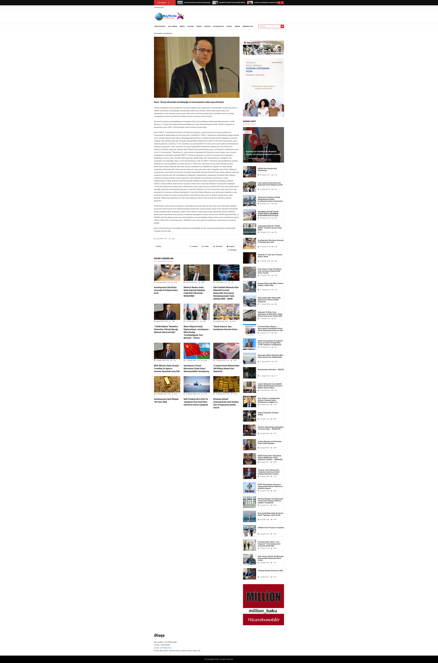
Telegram (232, 246)
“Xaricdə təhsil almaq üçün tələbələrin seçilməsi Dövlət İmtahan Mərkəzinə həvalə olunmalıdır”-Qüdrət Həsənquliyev (270, 472)
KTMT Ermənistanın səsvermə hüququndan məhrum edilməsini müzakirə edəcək (270, 486)
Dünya (199, 26)
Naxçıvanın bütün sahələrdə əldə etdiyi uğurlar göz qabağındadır (270, 356)
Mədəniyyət (248, 26)
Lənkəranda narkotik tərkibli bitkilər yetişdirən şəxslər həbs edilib (270, 228)
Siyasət (190, 26)
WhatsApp (233, 250)
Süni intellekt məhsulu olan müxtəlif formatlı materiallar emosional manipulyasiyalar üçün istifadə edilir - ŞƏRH (226, 293)
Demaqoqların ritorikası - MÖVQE (271, 370)
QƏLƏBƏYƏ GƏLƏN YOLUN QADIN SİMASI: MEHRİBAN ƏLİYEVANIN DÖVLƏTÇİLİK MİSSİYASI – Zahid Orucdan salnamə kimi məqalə (268, 214)
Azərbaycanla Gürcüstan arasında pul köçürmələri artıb (166, 290)
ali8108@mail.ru (166, 648)
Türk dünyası (160, 26)
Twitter (206, 246)
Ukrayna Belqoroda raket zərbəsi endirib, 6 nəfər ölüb (270, 284)
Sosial (229, 26)
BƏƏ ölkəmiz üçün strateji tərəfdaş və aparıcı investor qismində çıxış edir (167, 368)
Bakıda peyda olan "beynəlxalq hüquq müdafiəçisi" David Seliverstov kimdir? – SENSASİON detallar (271, 458)
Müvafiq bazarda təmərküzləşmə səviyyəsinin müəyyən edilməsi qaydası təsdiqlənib (270, 501)
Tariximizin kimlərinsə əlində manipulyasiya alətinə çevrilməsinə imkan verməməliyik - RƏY (271, 199)
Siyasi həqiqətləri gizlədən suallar (268, 414)
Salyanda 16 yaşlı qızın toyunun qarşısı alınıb (270, 256)
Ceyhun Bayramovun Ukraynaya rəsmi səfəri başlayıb (270, 442)
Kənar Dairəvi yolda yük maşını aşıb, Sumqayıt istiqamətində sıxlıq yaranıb (270, 271)
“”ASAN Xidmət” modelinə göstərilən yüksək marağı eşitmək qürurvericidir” (166, 329)
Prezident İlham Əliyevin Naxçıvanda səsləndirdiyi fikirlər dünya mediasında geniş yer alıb (270, 328)
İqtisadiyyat (218, 26)
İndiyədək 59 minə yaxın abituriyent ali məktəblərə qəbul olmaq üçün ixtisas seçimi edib (270, 314)
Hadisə (207, 26)
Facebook (194, 246)
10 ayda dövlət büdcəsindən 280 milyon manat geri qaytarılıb (226, 368)
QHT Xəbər (172, 26)
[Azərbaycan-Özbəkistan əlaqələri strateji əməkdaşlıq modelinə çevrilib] (250, 2)
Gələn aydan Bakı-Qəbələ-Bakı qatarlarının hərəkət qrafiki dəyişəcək (269, 300)
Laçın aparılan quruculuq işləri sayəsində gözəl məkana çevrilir (270, 184)
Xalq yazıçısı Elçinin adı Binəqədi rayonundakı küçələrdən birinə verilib (270, 558)
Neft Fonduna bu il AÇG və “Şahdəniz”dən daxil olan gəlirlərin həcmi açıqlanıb (196, 402)
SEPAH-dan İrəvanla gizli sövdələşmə (267, 169)
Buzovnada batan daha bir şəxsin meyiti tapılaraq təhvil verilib (270, 514)
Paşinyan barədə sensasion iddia (270, 571)
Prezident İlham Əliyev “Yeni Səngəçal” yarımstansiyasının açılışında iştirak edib (269, 544)
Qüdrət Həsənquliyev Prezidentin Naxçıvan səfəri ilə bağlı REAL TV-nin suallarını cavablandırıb (270, 343)
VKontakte (218, 246)
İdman (237, 26)
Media (182, 26)
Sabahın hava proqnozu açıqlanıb (271, 528)
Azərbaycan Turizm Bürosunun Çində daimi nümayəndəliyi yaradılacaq (196, 368)
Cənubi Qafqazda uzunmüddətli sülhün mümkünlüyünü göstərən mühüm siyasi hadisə (270, 386)
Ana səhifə (158, 33)
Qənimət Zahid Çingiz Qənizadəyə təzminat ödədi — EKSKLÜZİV (270, 428)
